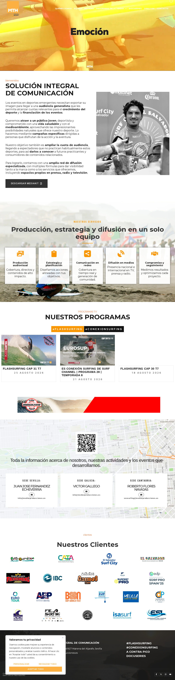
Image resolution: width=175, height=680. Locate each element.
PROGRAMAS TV (104, 8)
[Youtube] (170, 674)
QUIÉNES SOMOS (63, 8)
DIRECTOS (149, 8)
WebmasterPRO (19, 675)
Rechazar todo (47, 664)
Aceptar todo (36, 669)
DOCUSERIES (135, 8)
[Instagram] (165, 674)
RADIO (120, 8)
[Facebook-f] (156, 674)
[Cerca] (62, 637)
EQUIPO (78, 8)
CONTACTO (162, 8)
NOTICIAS (89, 8)
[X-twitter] (161, 674)
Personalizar (21, 664)
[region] (35, 655)
